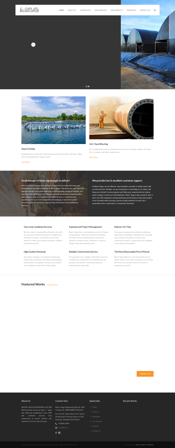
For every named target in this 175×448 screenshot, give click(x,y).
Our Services (101, 10)
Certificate (85, 10)
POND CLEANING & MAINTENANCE (87, 301)
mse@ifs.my (63, 427)
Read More (25, 162)
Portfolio (131, 10)
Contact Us (145, 10)
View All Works (52, 285)
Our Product (117, 10)
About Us (72, 10)
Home (61, 10)
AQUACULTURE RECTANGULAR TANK (133, 330)
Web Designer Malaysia (145, 445)
